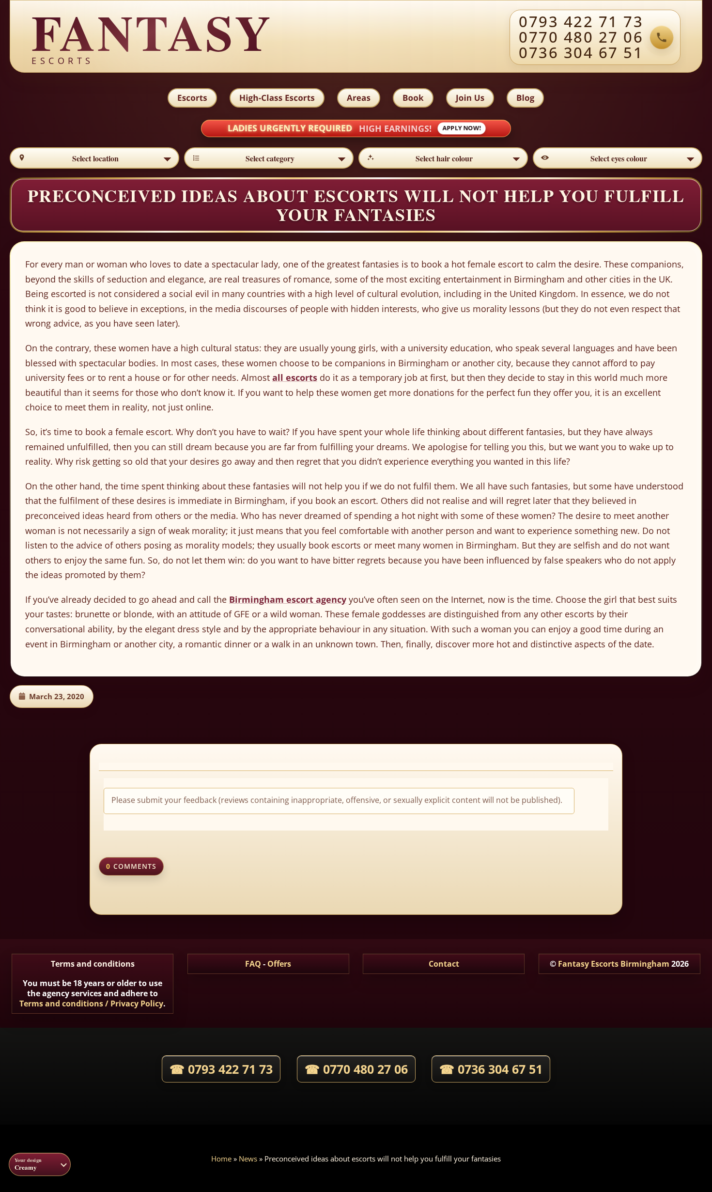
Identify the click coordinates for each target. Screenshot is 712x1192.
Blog (525, 97)
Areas (359, 97)
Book (413, 97)
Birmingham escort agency (287, 599)
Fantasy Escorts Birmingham (613, 963)
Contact (444, 963)
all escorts (294, 377)
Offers (279, 963)
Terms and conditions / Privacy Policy (91, 1003)
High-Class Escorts (277, 97)
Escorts (192, 97)
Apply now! (461, 128)
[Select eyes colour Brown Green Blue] (617, 158)
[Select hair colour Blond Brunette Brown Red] (443, 158)
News (248, 1158)
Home (221, 1158)
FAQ (253, 963)
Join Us (470, 97)
